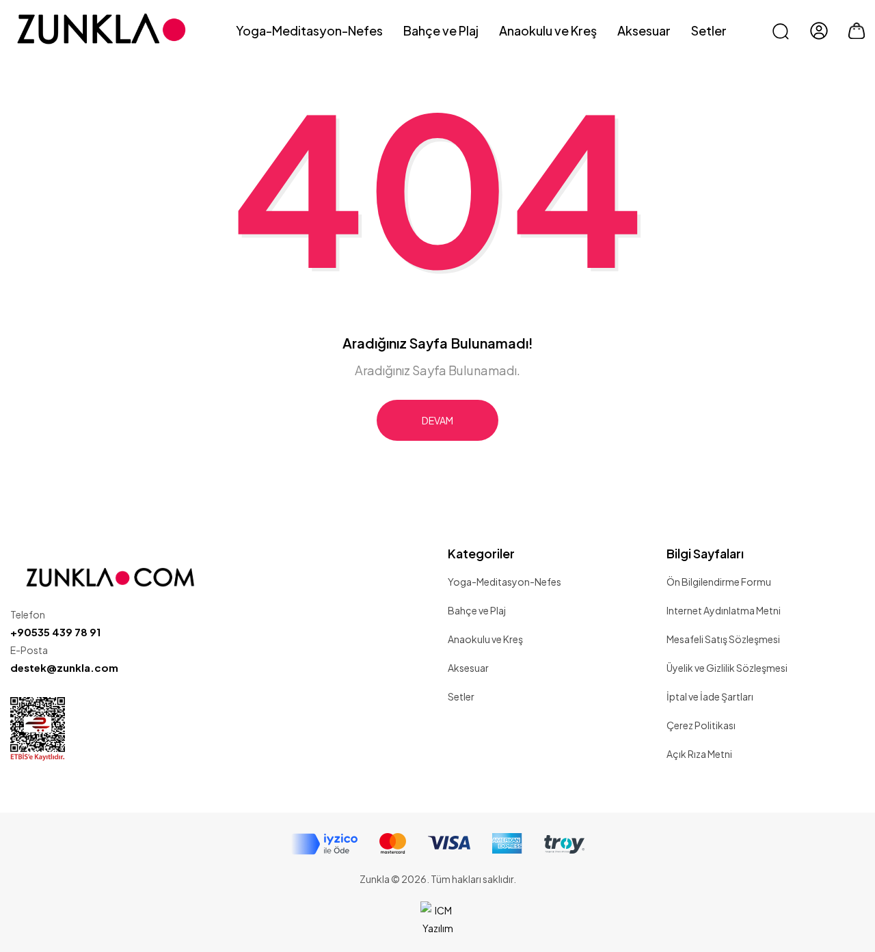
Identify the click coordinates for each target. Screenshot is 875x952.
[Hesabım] (819, 31)
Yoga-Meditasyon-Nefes (504, 581)
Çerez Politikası (701, 725)
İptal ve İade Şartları (710, 696)
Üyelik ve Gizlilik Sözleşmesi (727, 668)
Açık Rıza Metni (699, 754)
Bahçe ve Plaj (477, 610)
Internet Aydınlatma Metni (724, 610)
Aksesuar (468, 668)
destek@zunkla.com (64, 667)
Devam (437, 420)
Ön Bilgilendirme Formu (719, 581)
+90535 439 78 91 (55, 631)
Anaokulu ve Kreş (485, 639)
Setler (461, 696)
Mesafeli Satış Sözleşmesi (723, 639)
